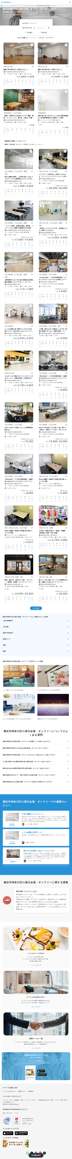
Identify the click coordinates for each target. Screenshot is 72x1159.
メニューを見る (35, 965)
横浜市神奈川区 (27, 28)
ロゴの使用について (8, 1102)
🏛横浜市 (33, 5)
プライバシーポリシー (31, 1100)
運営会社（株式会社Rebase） (11, 1104)
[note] (44, 1153)
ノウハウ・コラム (8, 1100)
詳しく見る (35, 1006)
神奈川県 (27, 5)
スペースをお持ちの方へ (10, 1091)
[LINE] (27, 1153)
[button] (36, 621)
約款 (22, 1100)
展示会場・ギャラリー (17, 5)
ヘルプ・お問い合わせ (61, 1100)
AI (33, 66)
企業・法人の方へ (8, 1113)
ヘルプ (16, 1113)
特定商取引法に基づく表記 (46, 1100)
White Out (12, 823)
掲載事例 (30, 1091)
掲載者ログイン (22, 1091)
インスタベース (6, 5)
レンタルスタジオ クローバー (13, 841)
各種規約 (16, 1100)
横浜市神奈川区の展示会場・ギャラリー (46, 5)
